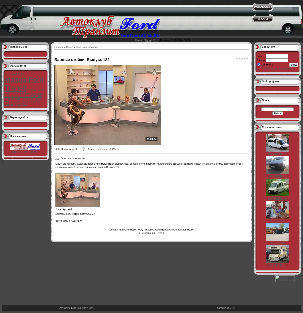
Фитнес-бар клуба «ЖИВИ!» (103, 149)
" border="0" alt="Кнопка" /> (26, 150)
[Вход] (263, 22)
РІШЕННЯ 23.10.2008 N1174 (23, 97)
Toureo (40, 89)
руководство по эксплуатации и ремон (23, 95)
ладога (17, 104)
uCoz (232, 308)
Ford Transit (23, 83)
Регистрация (148, 233)
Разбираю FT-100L (14, 74)
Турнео (37, 99)
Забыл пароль (270, 68)
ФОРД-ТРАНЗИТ (277, 154)
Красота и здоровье (87, 47)
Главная (58, 47)
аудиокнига (28, 101)
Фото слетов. (277, 220)
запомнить (267, 64)
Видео (69, 47)
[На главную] (110, 36)
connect (31, 89)
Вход (159, 233)
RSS (155, 40)
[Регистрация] (263, 10)
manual (16, 79)
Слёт (25, 104)
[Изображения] (77, 190)
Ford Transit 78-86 (14, 93)
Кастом (29, 99)
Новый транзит (12, 101)
